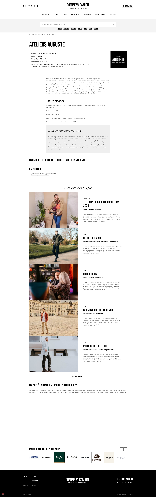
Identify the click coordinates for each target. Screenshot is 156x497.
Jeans (85, 29)
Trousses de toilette (56, 66)
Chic (46, 59)
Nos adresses (87, 14)
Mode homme (44, 14)
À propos (25, 476)
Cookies (131, 494)
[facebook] (23, 6)
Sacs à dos (83, 64)
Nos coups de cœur (100, 14)
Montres (96, 29)
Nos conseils (55, 14)
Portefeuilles (71, 64)
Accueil (31, 34)
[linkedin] (37, 6)
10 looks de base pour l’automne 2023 (102, 204)
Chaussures (66, 29)
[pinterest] (29, 6)
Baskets (60, 29)
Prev (121, 449)
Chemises (73, 29)
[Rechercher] (113, 24)
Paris (78, 122)
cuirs (100, 87)
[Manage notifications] (3, 494)
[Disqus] (78, 422)
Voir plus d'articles (78, 377)
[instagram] (26, 6)
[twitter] (31, 6)
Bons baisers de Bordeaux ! (98, 310)
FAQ (24, 480)
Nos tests (65, 14)
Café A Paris (90, 274)
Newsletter (129, 6)
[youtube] (34, 6)
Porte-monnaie (61, 64)
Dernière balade (92, 238)
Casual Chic (40, 59)
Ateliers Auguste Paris (43, 174)
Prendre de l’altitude (95, 346)
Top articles (112, 14)
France (40, 56)
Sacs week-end (43, 66)
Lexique (34, 485)
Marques (42, 34)
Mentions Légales (121, 494)
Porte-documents (49, 64)
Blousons (80, 29)
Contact (34, 476)
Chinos (90, 29)
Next (125, 449)
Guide (37, 34)
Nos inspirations (75, 14)
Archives (25, 485)
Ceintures (39, 64)
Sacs (77, 64)
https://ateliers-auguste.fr (47, 54)
